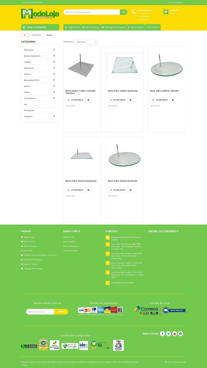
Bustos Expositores (32, 56)
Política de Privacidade (32, 259)
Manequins (36, 35)
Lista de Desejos (70, 250)
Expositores (29, 68)
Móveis (27, 86)
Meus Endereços (70, 246)
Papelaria (28, 116)
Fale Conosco (153, 27)
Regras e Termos (30, 264)
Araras (27, 74)
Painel (26, 92)
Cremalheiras (30, 98)
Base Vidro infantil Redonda (122, 180)
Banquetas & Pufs (32, 80)
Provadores (29, 110)
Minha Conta (68, 237)
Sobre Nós (27, 250)
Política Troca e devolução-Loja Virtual (39, 255)
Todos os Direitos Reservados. (176, 362)
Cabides (27, 62)
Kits (25, 104)
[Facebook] (162, 333)
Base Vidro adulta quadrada (123, 90)
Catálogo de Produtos (114, 27)
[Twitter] (168, 333)
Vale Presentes (91, 27)
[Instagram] (180, 333)
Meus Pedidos (137, 27)
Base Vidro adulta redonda (164, 90)
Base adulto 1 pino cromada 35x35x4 (80, 91)
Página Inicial (73, 27)
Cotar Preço (76, 100)
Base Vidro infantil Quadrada (81, 180)
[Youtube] (174, 333)
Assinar (61, 311)
